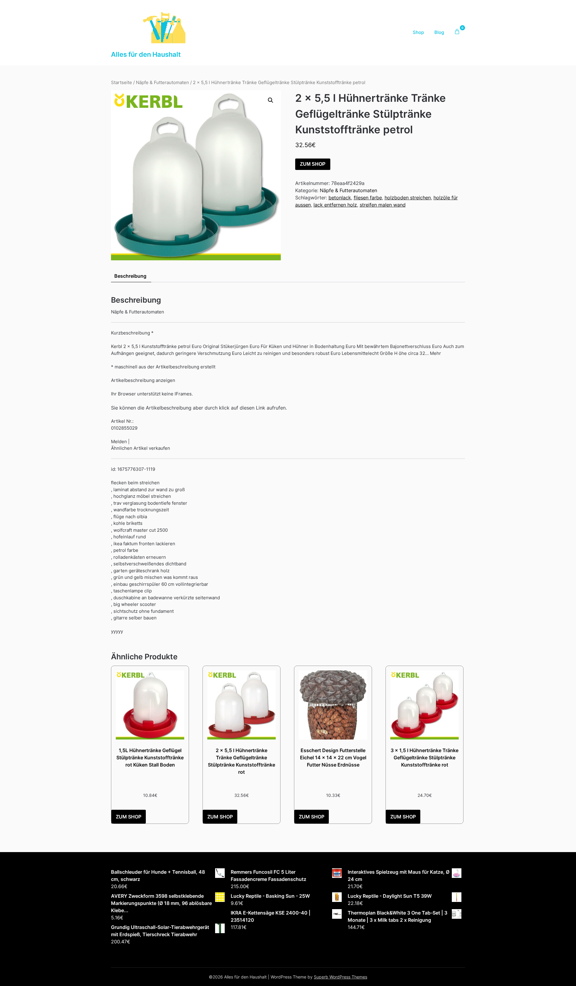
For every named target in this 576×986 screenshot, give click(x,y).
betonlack (339, 198)
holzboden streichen (408, 198)
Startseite (121, 82)
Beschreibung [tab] (130, 276)
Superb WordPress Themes (340, 976)
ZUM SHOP (313, 164)
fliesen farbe (368, 198)
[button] (270, 100)
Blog (439, 32)
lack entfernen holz (335, 205)
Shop (418, 32)
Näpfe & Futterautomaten (162, 82)
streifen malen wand (383, 205)
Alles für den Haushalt (146, 54)
